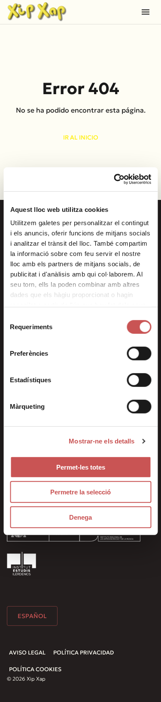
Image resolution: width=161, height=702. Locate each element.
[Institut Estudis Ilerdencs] (21, 563)
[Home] (37, 11)
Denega (80, 517)
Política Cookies (35, 669)
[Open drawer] (145, 12)
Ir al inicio (80, 137)
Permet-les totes (80, 466)
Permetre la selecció (80, 492)
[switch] (139, 353)
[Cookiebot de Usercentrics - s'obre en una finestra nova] (114, 179)
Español (32, 616)
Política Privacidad (83, 652)
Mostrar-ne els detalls (101, 441)
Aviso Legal (27, 652)
